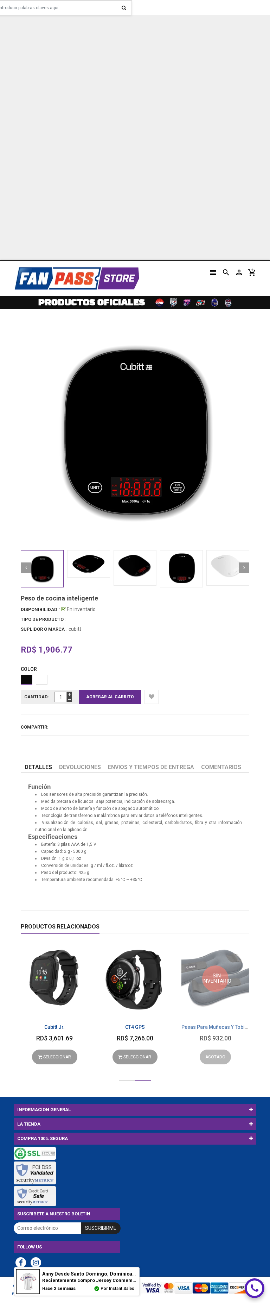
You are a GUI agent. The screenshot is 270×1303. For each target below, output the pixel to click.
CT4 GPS (135, 1027)
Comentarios (221, 767)
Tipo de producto (42, 619)
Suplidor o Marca (43, 629)
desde (99, 1274)
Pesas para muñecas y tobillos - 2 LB (224, 1027)
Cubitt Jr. (54, 1027)
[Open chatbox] (254, 1288)
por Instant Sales (117, 1288)
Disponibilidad (39, 609)
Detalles (38, 767)
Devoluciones (80, 767)
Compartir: (35, 727)
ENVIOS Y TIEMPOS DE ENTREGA (151, 767)
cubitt (75, 629)
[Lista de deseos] (151, 697)
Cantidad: (36, 696)
